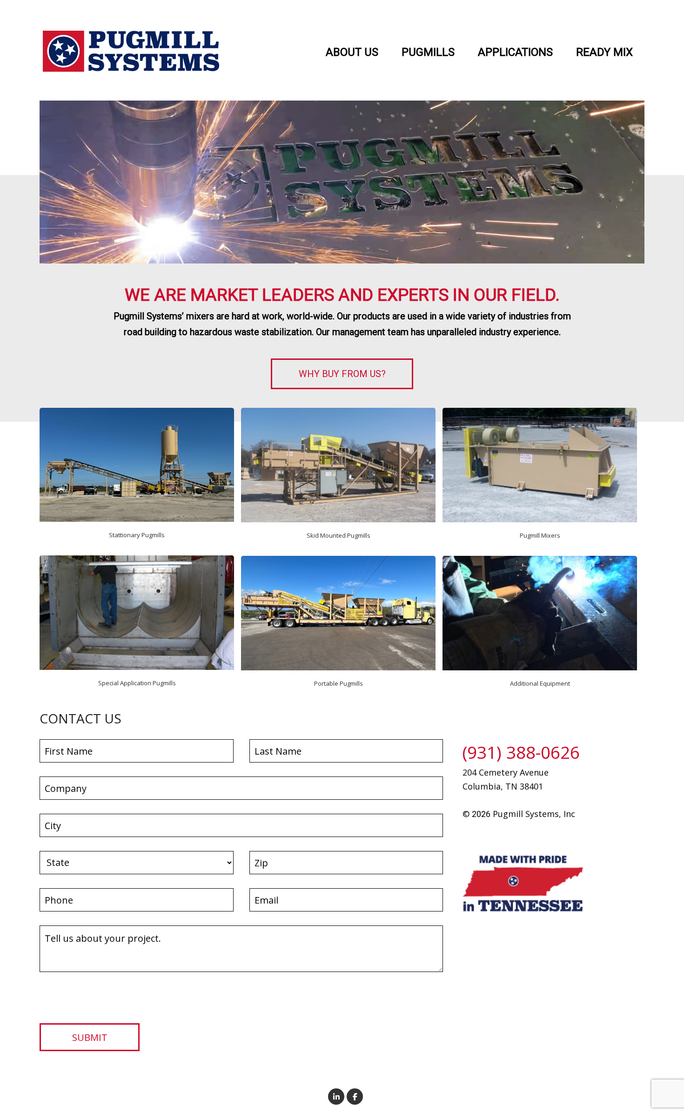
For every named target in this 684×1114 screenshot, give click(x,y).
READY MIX (604, 52)
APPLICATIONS (515, 52)
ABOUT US (352, 52)
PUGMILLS (428, 52)
